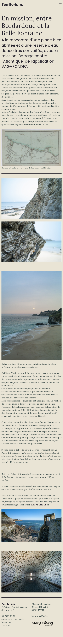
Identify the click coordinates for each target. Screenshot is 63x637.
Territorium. (12, 4)
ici (48, 504)
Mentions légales (40, 616)
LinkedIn (5, 625)
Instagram (6, 622)
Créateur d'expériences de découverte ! (14, 607)
